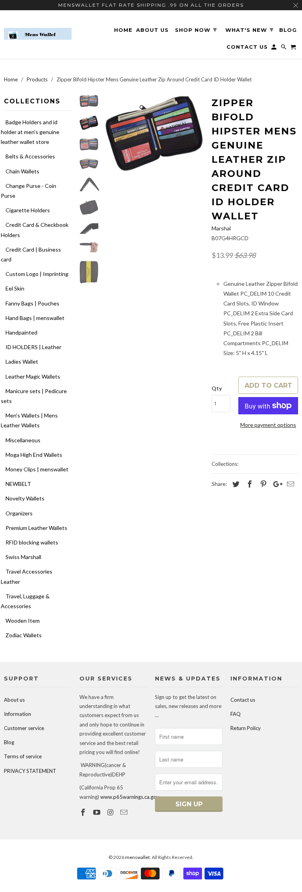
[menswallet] (38, 28)
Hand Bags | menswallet (35, 317)
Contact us (242, 700)
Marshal (221, 228)
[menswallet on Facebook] (83, 812)
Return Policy (245, 728)
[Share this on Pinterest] (262, 484)
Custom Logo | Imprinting (37, 273)
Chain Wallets (22, 171)
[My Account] (274, 48)
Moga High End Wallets (34, 454)
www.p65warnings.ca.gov (129, 797)
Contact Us (247, 47)
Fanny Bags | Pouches (32, 303)
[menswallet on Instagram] (111, 812)
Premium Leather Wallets (36, 527)
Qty (217, 388)
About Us (152, 30)
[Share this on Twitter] (234, 484)
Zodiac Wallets (24, 635)
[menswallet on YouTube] (97, 812)
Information (17, 714)
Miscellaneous (23, 440)
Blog (9, 742)
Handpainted (21, 332)
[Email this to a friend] (289, 484)
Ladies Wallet (22, 361)
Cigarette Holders (28, 210)
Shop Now (196, 29)
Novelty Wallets (25, 498)
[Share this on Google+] (275, 484)
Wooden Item (23, 620)
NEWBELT (18, 483)
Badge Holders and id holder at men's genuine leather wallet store (30, 132)
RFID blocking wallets (32, 542)
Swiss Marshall (23, 557)
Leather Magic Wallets (33, 376)
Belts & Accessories (30, 156)
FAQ (235, 714)
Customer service (24, 728)
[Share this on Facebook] (248, 484)
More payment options (268, 424)
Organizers (19, 513)
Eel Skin (15, 288)
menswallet (137, 857)
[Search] (284, 48)
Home (123, 30)
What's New (249, 29)
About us (14, 700)
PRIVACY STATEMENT (30, 771)
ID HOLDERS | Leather (33, 347)
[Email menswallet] (124, 812)
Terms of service (23, 756)
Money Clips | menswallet (37, 469)
